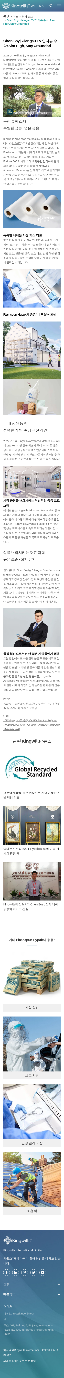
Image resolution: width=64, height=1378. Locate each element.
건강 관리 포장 (32, 1143)
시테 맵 (7, 1361)
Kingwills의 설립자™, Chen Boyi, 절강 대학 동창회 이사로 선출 (30, 907)
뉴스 (15, 16)
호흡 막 (32, 1211)
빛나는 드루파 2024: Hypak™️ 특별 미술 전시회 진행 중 (31, 851)
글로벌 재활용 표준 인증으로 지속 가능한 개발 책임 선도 (31, 795)
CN (32, 5)
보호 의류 (32, 1075)
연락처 (7, 1306)
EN (39, 5)
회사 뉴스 (27, 16)
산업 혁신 (32, 1008)
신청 (6, 1284)
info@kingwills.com (23, 1313)
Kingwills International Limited (23, 1250)
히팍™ (17, 143)
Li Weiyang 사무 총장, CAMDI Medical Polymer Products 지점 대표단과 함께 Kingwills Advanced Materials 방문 (31, 725)
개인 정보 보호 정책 (24, 1361)
